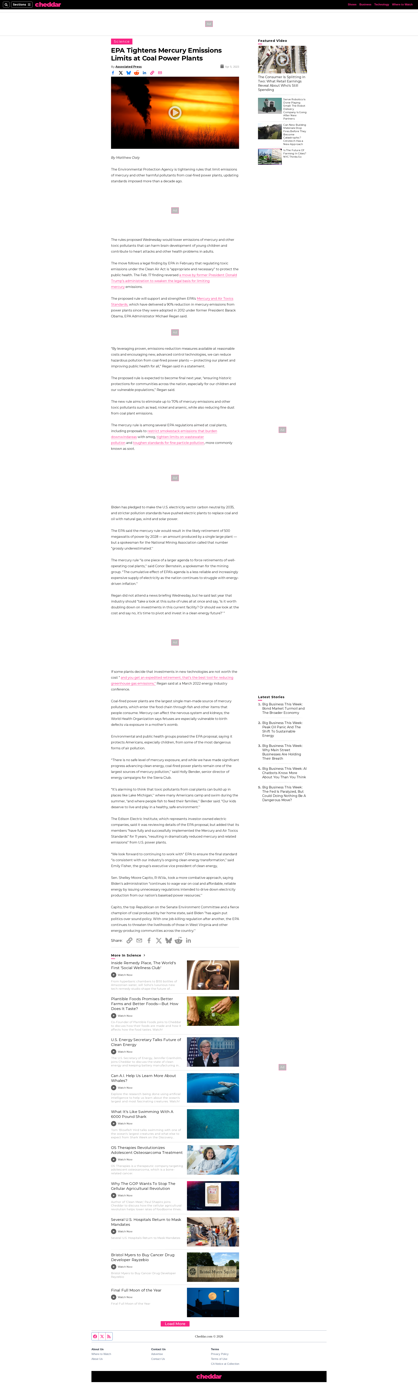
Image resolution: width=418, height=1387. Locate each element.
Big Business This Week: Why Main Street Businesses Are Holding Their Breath (282, 752)
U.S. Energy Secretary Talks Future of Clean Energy (146, 1042)
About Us (97, 1359)
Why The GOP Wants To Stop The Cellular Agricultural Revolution (143, 1186)
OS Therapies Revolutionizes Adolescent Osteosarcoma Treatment (147, 1150)
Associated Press (128, 66)
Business (365, 4)
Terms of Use (219, 1359)
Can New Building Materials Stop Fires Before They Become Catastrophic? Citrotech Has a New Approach (294, 134)
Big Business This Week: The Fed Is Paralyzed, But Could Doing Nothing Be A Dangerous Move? (284, 793)
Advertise (157, 1354)
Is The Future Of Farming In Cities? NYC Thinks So (294, 153)
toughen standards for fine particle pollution (168, 443)
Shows (352, 4)
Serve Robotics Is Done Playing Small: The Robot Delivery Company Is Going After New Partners (294, 109)
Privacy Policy (220, 1354)
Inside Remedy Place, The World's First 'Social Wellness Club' (143, 965)
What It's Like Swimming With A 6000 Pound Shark (142, 1114)
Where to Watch (402, 4)
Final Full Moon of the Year (136, 1290)
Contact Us (158, 1359)
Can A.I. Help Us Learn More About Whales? (143, 1078)
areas (132, 437)
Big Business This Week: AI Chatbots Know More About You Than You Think (284, 773)
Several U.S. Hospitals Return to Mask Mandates (146, 1222)
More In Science (126, 955)
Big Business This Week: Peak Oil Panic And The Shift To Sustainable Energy (282, 729)
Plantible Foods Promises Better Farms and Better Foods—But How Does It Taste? (144, 1004)
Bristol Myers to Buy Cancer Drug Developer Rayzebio (143, 1257)
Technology (381, 4)
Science (122, 41)
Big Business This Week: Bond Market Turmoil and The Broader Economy (283, 708)
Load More (175, 1323)
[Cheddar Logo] (48, 4)
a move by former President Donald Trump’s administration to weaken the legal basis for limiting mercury (174, 281)
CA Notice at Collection (225, 1363)
